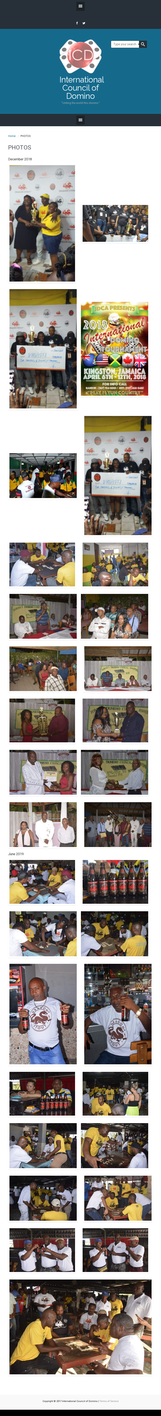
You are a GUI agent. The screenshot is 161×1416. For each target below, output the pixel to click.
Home (12, 136)
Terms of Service (109, 1401)
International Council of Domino (80, 88)
